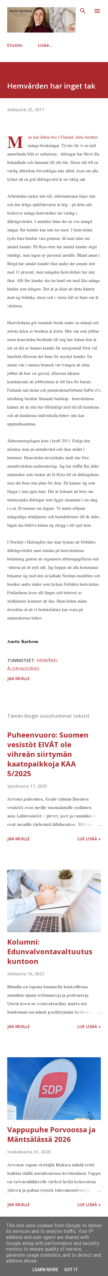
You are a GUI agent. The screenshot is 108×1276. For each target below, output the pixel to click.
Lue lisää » (89, 839)
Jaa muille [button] (18, 678)
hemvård (47, 660)
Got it (71, 1269)
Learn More (45, 1269)
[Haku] (82, 10)
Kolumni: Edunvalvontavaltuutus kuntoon (49, 951)
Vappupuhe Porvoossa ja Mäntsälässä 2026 (51, 1134)
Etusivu (14, 45)
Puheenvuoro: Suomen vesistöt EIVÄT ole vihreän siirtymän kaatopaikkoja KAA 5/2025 (47, 754)
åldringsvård (23, 669)
